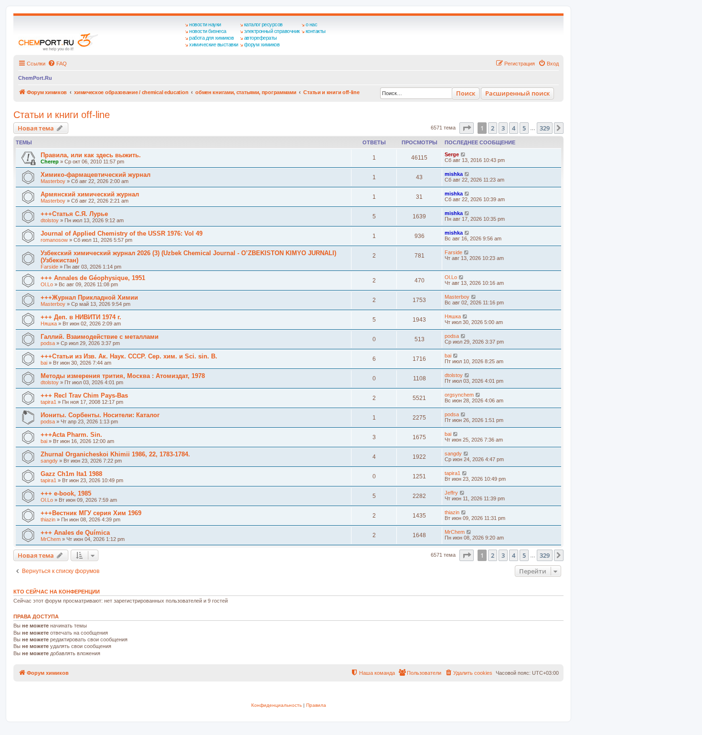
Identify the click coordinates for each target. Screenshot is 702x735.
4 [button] (513, 128)
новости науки (205, 24)
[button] (466, 128)
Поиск (465, 93)
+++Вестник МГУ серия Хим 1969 (91, 513)
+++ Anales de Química (75, 532)
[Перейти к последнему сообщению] (463, 154)
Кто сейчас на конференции (56, 591)
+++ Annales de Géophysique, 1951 (93, 277)
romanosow (54, 240)
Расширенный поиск (517, 93)
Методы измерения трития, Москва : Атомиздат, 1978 (123, 375)
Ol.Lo (47, 284)
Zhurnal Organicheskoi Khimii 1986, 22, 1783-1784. (115, 454)
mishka (454, 174)
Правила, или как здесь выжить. (91, 155)
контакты (316, 31)
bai (44, 363)
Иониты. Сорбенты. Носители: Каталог (100, 415)
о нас (312, 24)
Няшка (49, 323)
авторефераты (260, 38)
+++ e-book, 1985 (66, 493)
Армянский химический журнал (90, 194)
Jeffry (451, 493)
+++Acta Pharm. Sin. (71, 434)
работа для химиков (211, 38)
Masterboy (53, 181)
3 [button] (503, 128)
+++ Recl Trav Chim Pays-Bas (84, 395)
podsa (48, 343)
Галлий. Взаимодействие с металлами (100, 336)
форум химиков (262, 44)
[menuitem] (57, 63)
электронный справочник (272, 31)
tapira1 (48, 402)
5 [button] (524, 128)
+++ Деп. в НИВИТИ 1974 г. (81, 317)
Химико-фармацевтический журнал (95, 174)
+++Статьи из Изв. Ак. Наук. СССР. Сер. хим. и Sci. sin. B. (129, 356)
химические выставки (213, 44)
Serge (452, 154)
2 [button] (492, 128)
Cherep (50, 161)
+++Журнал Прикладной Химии (89, 297)
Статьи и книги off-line (61, 114)
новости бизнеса (207, 31)
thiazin (48, 519)
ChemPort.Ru (35, 78)
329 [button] (545, 128)
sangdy (49, 461)
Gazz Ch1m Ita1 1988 (71, 473)
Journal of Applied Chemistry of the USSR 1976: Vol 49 (121, 233)
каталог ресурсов (263, 24)
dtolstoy (50, 220)
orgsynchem (459, 395)
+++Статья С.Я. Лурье (74, 213)
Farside (49, 267)
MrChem (51, 539)
